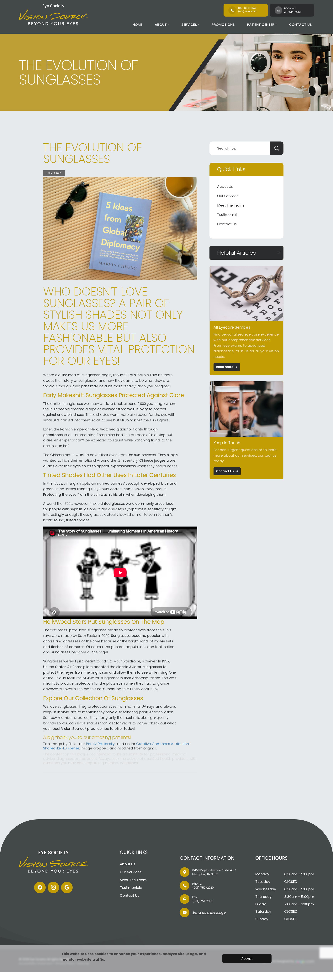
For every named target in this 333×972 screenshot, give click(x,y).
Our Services (227, 195)
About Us (225, 186)
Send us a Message (209, 913)
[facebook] (40, 887)
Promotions (223, 24)
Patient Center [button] (260, 24)
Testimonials (227, 214)
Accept (247, 958)
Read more (224, 367)
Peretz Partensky (100, 743)
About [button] (161, 24)
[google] (67, 887)
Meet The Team (230, 205)
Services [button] (189, 24)
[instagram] (53, 887)
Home (137, 24)
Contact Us (300, 24)
